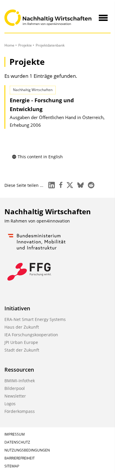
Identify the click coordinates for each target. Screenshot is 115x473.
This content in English (40, 156)
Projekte (25, 45)
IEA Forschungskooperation (31, 334)
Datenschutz (17, 442)
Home (9, 45)
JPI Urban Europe (21, 342)
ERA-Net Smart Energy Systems (35, 319)
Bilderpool (14, 388)
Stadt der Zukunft (21, 350)
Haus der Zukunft (21, 327)
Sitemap (11, 466)
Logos (10, 403)
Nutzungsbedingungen (27, 450)
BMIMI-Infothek (19, 380)
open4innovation (53, 221)
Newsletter (15, 396)
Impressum (14, 434)
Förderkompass (19, 411)
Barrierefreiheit (19, 458)
